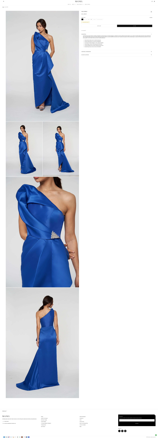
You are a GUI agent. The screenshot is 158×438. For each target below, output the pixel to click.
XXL (91, 19)
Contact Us (81, 418)
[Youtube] (122, 431)
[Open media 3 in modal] (61, 149)
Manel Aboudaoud (82, 416)
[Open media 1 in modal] (42, 66)
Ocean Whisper (43, 421)
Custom (94, 19)
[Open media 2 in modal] (24, 149)
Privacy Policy (82, 421)
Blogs (80, 426)
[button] (3, 1)
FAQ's (80, 419)
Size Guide (151, 17)
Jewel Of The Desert (44, 418)
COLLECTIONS (79, 4)
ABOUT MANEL (87, 4)
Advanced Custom (99, 19)
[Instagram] (125, 431)
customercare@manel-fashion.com (10, 423)
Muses (42, 416)
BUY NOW (134, 25)
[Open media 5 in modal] (42, 343)
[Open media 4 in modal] (42, 232)
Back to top (4, 410)
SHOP (73, 4)
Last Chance (43, 426)
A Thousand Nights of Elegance (46, 423)
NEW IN (69, 4)
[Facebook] (119, 431)
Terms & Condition (83, 424)
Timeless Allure (43, 424)
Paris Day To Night (44, 419)
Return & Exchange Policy (84, 423)
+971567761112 (6, 421)
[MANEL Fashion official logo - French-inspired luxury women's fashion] (79, 1)
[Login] (152, 1)
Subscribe (136, 423)
